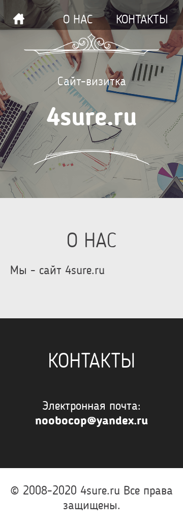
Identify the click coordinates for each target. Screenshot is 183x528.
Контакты (142, 19)
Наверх (19, 18)
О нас (78, 19)
